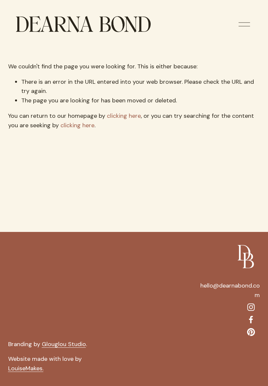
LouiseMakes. (25, 368)
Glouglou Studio (64, 344)
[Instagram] (251, 307)
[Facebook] (251, 320)
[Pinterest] (251, 332)
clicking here (124, 116)
